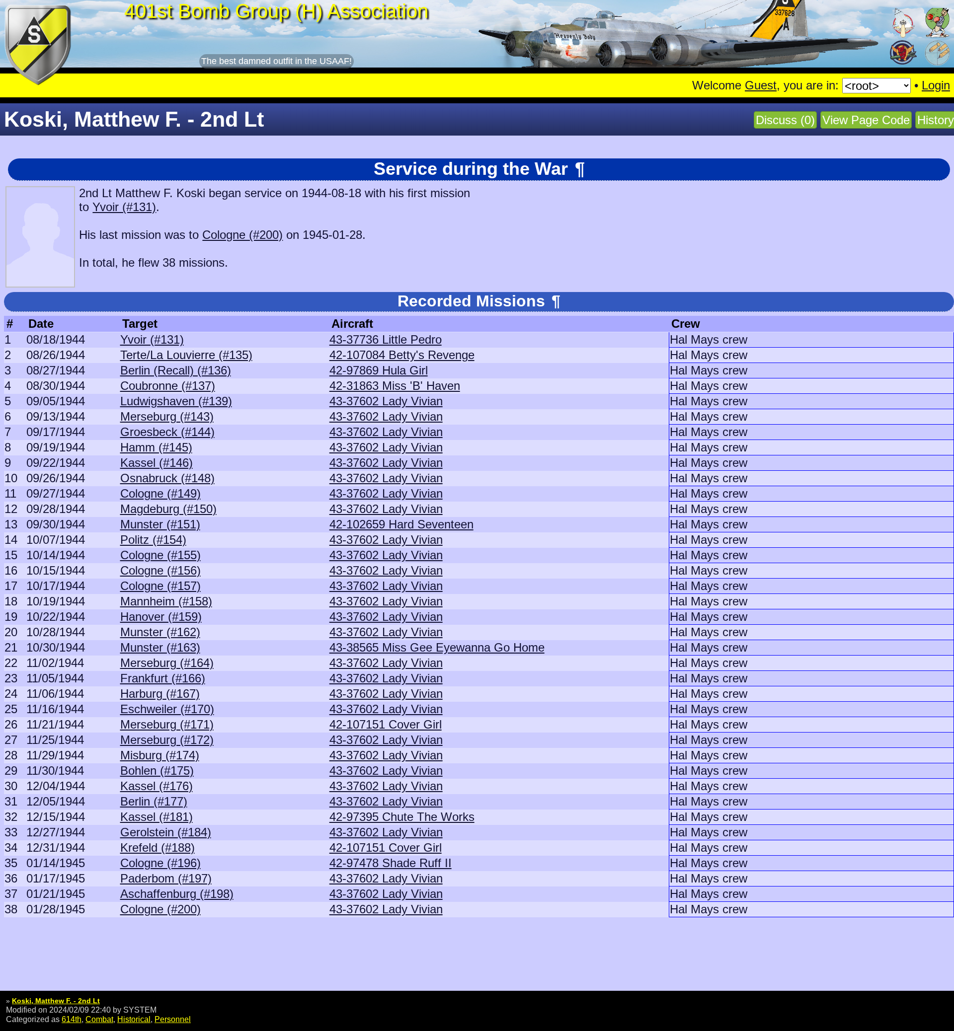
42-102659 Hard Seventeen (401, 524)
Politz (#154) (153, 539)
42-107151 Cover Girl (385, 724)
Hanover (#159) (161, 616)
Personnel (173, 1019)
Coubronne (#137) (167, 385)
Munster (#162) (160, 632)
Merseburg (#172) (167, 739)
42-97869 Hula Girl (378, 370)
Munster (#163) (160, 647)
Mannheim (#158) (166, 601)
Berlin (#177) (153, 801)
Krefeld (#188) (157, 847)
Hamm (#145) (156, 447)
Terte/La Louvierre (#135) (186, 355)
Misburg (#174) (159, 755)
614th (71, 1019)
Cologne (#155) (160, 555)
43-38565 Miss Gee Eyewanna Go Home (437, 647)
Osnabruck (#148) (167, 478)
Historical (134, 1019)
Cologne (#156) (160, 570)
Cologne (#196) (160, 863)
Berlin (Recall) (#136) (175, 370)
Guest (761, 85)
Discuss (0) (785, 120)
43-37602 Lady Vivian (386, 401)
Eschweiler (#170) (167, 709)
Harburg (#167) (160, 693)
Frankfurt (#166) (162, 678)
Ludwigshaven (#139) (176, 401)
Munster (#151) (160, 524)
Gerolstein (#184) (165, 832)
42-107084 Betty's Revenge (402, 355)
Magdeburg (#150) (168, 509)
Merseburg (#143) (167, 416)
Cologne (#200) (242, 234)
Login (936, 85)
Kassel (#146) (156, 462)
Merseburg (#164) (167, 662)
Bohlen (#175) (157, 770)
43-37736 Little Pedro (385, 339)
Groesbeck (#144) (167, 432)
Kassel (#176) (156, 786)
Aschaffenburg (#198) (177, 893)
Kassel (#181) (156, 816)
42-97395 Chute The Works (402, 816)
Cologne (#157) (160, 585)
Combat (99, 1019)
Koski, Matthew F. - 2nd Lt (56, 1001)
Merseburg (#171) (167, 724)
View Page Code (866, 120)
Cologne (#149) (160, 493)
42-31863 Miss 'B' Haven (394, 385)
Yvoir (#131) (124, 207)
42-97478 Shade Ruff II (390, 863)
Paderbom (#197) (166, 878)
